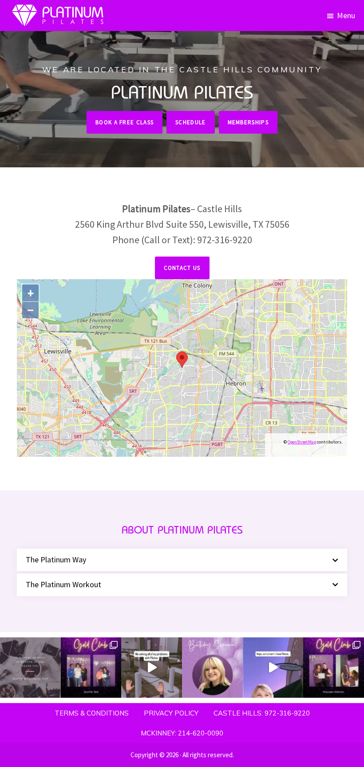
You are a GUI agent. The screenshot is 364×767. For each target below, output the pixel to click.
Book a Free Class (124, 122)
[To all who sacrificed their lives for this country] (30, 667)
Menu (346, 15)
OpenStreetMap (302, 442)
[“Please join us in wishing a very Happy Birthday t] (212, 667)
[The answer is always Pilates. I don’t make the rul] (151, 667)
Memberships (248, 122)
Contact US (182, 268)
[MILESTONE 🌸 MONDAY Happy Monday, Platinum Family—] (333, 667)
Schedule (190, 122)
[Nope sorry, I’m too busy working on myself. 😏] (273, 667)
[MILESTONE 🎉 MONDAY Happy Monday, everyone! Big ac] (91, 667)
